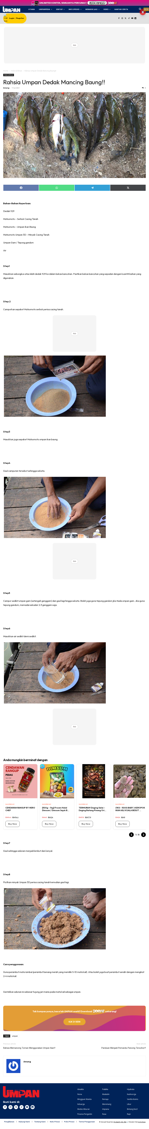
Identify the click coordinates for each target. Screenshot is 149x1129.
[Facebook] (119, 18)
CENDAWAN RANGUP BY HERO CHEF (20, 809)
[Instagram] (122, 18)
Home (5, 71)
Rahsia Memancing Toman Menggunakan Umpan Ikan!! (29, 1048)
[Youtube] (132, 18)
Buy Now (12, 823)
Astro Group (142, 1122)
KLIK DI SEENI (74, 1021)
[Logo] (11, 9)
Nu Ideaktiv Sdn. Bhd (120, 1122)
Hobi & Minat (16, 71)
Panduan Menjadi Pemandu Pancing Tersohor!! (123, 1048)
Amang (6, 88)
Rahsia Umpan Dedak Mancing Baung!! (54, 82)
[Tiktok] (129, 18)
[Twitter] (125, 18)
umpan (15, 1036)
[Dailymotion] (135, 18)
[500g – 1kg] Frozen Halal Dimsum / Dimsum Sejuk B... (55, 809)
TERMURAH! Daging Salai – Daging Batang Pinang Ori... (92, 809)
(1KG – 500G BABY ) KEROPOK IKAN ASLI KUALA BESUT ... (130, 809)
